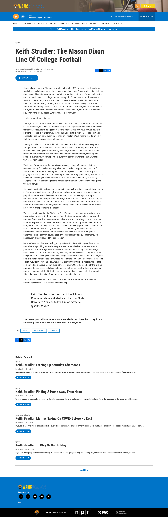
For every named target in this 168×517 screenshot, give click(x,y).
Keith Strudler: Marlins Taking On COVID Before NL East (53, 418)
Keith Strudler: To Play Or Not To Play (40, 445)
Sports (17, 43)
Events (63, 24)
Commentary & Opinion (22, 415)
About (117, 24)
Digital (93, 24)
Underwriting (78, 24)
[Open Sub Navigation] (20, 24)
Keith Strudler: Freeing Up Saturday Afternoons (47, 365)
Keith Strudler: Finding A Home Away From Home (49, 392)
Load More (84, 470)
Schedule (53, 24)
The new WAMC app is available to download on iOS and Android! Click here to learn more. (84, 29)
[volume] (23, 16)
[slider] (26, 16)
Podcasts (42, 24)
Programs (28, 24)
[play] (16, 16)
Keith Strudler (39, 330)
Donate (149, 6)
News (15, 24)
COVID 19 (53, 330)
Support (105, 24)
